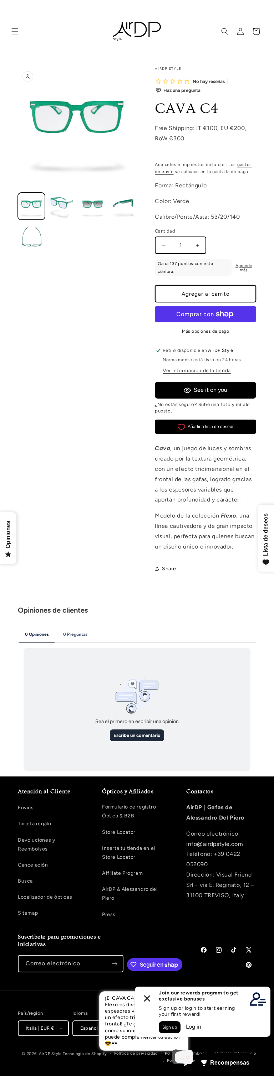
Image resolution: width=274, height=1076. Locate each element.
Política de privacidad (136, 1053)
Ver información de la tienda (197, 371)
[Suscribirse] (115, 963)
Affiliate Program (122, 873)
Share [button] (169, 569)
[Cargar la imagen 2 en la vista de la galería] (62, 206)
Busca (25, 881)
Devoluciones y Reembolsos (36, 844)
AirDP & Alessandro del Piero (129, 893)
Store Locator (119, 832)
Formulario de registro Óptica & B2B (129, 811)
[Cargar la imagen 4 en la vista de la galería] (123, 206)
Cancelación (33, 865)
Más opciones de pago (205, 331)
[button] (15, 31)
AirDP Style (50, 1053)
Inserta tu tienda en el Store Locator (128, 852)
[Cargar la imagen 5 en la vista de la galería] (31, 236)
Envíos (26, 808)
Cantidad (165, 231)
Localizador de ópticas (45, 897)
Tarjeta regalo (34, 824)
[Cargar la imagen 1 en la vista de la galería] (31, 206)
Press (109, 914)
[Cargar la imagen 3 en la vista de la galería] (92, 206)
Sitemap (28, 913)
